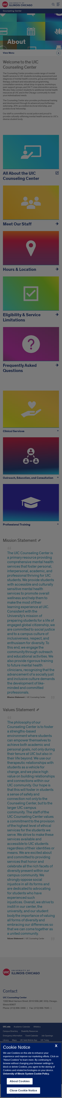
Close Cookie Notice (23, 1090)
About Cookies (20, 1081)
